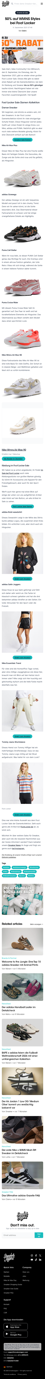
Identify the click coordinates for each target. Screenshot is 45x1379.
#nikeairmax (15, 872)
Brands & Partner (9, 958)
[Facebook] (36, 1255)
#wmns (31, 876)
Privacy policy (22, 1374)
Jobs (24, 1276)
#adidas (6, 867)
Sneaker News (14, 845)
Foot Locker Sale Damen (22, 506)
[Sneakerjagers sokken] (22, 899)
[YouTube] (32, 1259)
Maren (8, 968)
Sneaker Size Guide (11, 1289)
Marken (6, 1272)
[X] (40, 1255)
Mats (8, 1014)
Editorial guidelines (9, 857)
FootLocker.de (27, 827)
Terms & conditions (10, 1374)
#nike (5, 872)
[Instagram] (32, 1255)
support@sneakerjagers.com (18, 1352)
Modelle (7, 1276)
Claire (8, 1199)
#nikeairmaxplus (9, 876)
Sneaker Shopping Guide (13, 1284)
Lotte (8, 1157)
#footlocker (34, 867)
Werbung (25, 1280)
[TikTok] (36, 1259)
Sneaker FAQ (7, 1192)
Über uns (25, 1272)
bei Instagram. (18, 848)
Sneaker (9, 1111)
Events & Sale (22, 13)
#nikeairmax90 (29, 872)
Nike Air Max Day (10, 1280)
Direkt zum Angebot (22, 579)
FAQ (5, 1308)
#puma (22, 876)
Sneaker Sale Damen (22, 140)
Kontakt (6, 1304)
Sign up (39, 1235)
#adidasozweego (19, 867)
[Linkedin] (40, 1259)
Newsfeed (6, 1003)
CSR (5, 1313)
